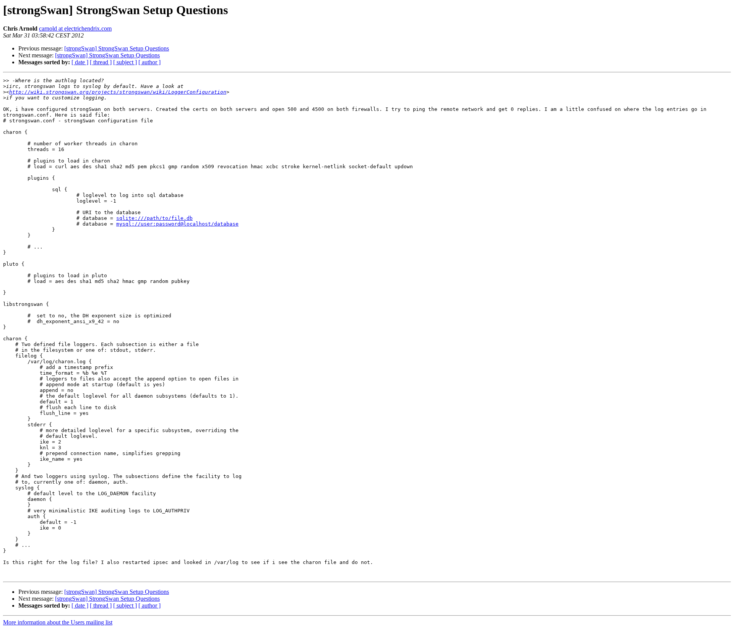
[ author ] (149, 62)
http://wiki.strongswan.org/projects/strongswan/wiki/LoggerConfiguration (117, 92)
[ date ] (79, 62)
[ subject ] (125, 62)
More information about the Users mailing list (57, 622)
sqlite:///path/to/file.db (154, 218)
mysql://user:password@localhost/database (177, 224)
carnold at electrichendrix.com (75, 28)
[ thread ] (101, 62)
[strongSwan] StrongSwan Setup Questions (116, 48)
